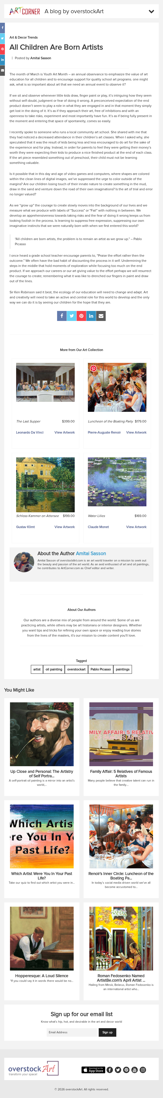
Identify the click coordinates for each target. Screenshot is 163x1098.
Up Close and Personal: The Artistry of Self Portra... (41, 774)
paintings (122, 669)
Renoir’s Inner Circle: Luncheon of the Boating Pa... (121, 876)
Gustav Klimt (25, 527)
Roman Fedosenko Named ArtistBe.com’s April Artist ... (121, 978)
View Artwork (65, 432)
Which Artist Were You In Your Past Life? (41, 876)
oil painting (54, 669)
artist (37, 669)
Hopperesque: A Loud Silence (41, 975)
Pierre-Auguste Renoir (104, 432)
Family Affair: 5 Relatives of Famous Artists (121, 774)
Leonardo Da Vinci (30, 432)
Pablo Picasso (101, 669)
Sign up (107, 1032)
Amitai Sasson (91, 554)
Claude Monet (98, 527)
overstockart (76, 669)
